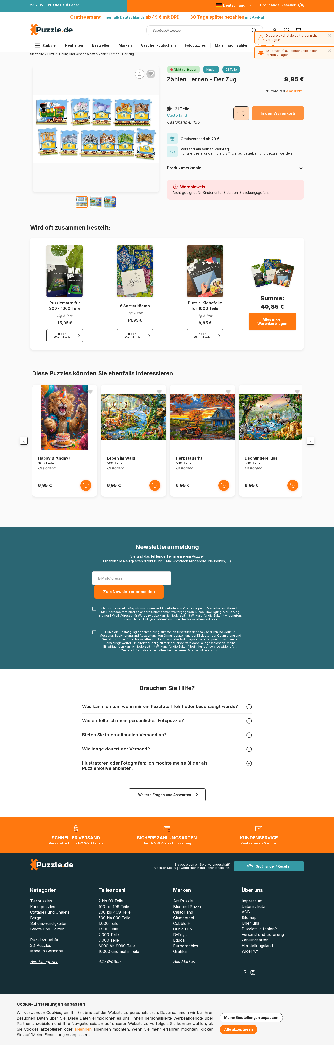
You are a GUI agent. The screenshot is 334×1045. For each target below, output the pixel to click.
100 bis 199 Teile (114, 906)
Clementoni (183, 917)
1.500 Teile (108, 929)
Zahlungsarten (255, 940)
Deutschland (234, 5)
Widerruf (250, 951)
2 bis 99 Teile (111, 900)
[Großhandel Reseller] (301, 7)
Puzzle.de (190, 608)
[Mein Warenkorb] (298, 30)
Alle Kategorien (44, 961)
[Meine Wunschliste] (286, 30)
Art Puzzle (183, 900)
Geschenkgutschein (158, 45)
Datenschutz (253, 906)
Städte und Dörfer (47, 929)
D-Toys (180, 934)
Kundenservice (209, 646)
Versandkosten (294, 90)
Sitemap (249, 917)
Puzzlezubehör (44, 939)
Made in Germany (46, 951)
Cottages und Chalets (49, 912)
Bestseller (101, 45)
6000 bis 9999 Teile (117, 945)
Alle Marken (184, 961)
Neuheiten (74, 45)
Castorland (177, 115)
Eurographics (185, 945)
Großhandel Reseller (278, 5)
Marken (125, 45)
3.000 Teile (109, 940)
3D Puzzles (40, 945)
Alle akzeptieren (238, 1029)
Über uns (250, 923)
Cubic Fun (182, 929)
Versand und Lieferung (263, 934)
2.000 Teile (109, 934)
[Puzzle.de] (51, 34)
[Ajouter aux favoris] (151, 74)
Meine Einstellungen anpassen (251, 1017)
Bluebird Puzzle (187, 906)
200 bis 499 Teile (115, 912)
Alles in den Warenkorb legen (272, 321)
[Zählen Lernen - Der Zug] (82, 202)
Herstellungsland (257, 945)
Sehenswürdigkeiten (48, 923)
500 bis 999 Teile (114, 917)
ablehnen (83, 1029)
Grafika (180, 951)
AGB (246, 911)
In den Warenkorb (278, 113)
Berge (35, 917)
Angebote (265, 45)
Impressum (252, 900)
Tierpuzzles (41, 900)
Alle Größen (109, 961)
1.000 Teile (108, 923)
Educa (179, 940)
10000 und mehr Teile (119, 951)
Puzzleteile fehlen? (259, 928)
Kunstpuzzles (42, 906)
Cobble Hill (183, 923)
